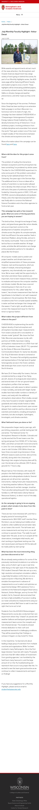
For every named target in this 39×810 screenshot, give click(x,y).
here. (15, 144)
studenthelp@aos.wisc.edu (11, 689)
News (9, 22)
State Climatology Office (19, 801)
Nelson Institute (19, 805)
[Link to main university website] (19, 790)
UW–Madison (13, 1)
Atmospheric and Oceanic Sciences (13, 7)
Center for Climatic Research (19, 808)
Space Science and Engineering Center (19, 803)
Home (3, 22)
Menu (18, 15)
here (8, 144)
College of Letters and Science (19, 792)
